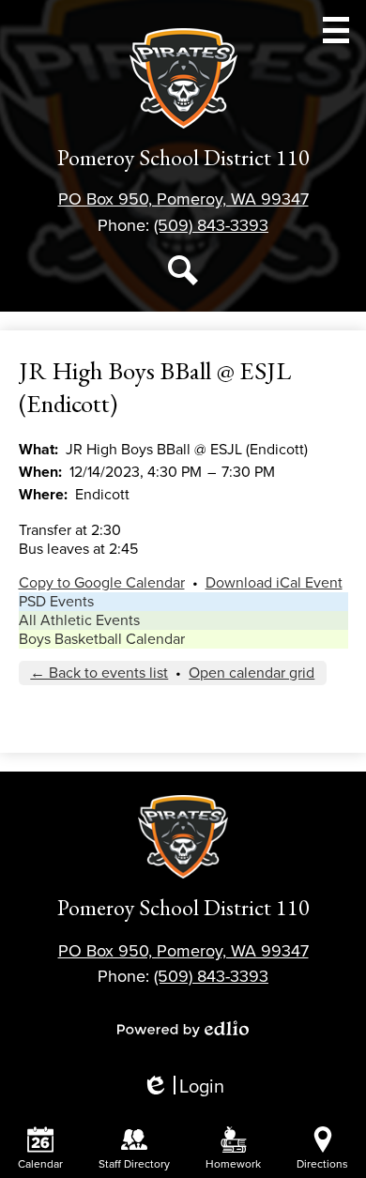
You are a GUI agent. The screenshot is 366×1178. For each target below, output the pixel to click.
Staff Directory (134, 1163)
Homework (233, 1163)
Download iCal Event (274, 583)
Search (183, 270)
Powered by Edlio (183, 1028)
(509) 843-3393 (211, 225)
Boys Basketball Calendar (102, 639)
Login (183, 1087)
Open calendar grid (251, 673)
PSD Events (56, 601)
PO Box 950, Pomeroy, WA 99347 (183, 199)
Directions (322, 1163)
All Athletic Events (79, 620)
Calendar (40, 1163)
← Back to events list (99, 673)
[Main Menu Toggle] (336, 30)
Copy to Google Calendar (102, 583)
